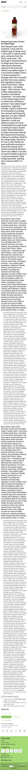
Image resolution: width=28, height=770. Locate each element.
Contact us (4, 753)
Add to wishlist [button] (7, 720)
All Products (6, 10)
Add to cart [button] (7, 717)
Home (2, 741)
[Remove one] (2, 713)
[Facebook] (3, 731)
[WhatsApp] (16, 731)
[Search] (25, 6)
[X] (7, 731)
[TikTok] (20, 751)
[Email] (24, 731)
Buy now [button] (17, 717)
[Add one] (9, 713)
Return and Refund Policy (8, 744)
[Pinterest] (20, 731)
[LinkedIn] (11, 731)
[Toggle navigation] (25, 2)
